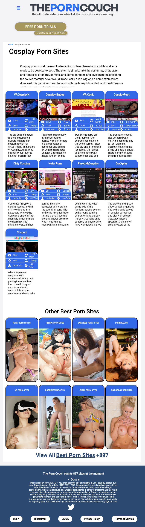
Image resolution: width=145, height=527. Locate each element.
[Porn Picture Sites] (55, 422)
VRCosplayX (21, 94)
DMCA (65, 518)
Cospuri (22, 232)
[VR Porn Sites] (21, 422)
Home (10, 44)
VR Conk (88, 94)
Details (75, 479)
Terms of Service (124, 518)
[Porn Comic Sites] (21, 354)
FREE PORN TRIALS (40, 27)
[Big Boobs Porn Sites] (121, 422)
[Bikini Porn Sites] (88, 422)
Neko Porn (55, 163)
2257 (16, 518)
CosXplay (121, 163)
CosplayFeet (121, 94)
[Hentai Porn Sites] (55, 354)
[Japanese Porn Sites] (88, 354)
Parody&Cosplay (88, 163)
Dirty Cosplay (21, 163)
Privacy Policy (92, 518)
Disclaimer (40, 518)
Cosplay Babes (55, 94)
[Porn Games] (121, 354)
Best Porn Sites (75, 455)
